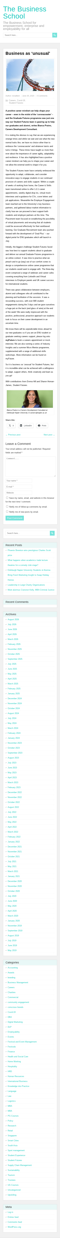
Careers (12, 100)
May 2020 (12, 906)
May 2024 (12, 723)
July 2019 (12, 940)
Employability (14, 1032)
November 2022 (15, 797)
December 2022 (15, 792)
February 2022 (14, 837)
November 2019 (15, 926)
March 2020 (13, 916)
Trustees (12, 1180)
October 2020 (14, 891)
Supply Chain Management (20, 1165)
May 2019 (12, 950)
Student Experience (16, 1155)
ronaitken (16, 96)
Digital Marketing (15, 1022)
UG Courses (13, 1185)
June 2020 (12, 901)
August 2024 (13, 713)
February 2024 (14, 733)
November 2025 (15, 649)
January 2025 (14, 693)
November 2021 (15, 851)
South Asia (12, 1145)
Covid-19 (21, 100)
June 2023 (12, 767)
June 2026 (12, 629)
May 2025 (12, 674)
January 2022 (14, 842)
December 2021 (15, 847)
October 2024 (14, 708)
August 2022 (13, 807)
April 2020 (12, 911)
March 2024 (13, 728)
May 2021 (12, 866)
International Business (18, 1081)
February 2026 (14, 644)
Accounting (13, 968)
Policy (10, 1121)
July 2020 (12, 896)
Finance (11, 1051)
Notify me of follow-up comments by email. (28, 507)
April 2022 (12, 827)
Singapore (12, 1135)
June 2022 (12, 817)
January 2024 (14, 738)
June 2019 (12, 945)
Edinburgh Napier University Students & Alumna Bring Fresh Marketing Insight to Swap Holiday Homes (29, 575)
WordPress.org (14, 1227)
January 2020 (14, 921)
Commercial (13, 997)
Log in (10, 1212)
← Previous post (13, 435)
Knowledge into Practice (18, 1086)
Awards (11, 972)
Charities (12, 992)
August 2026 (13, 619)
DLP (10, 1027)
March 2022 (13, 832)
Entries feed (13, 1217)
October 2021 (14, 856)
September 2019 (15, 930)
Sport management (16, 1150)
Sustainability (14, 1170)
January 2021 (14, 876)
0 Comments (42, 96)
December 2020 (15, 881)
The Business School (24, 12)
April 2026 (12, 634)
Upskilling (12, 1195)
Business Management (18, 982)
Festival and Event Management (22, 1042)
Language (12, 1091)
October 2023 (14, 748)
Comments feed (15, 1222)
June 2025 (12, 669)
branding (11, 977)
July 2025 (12, 664)
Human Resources (16, 1076)
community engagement (18, 1002)
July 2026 (12, 624)
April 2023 (12, 777)
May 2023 (12, 772)
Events (11, 1037)
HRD (10, 1071)
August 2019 (13, 935)
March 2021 (13, 871)
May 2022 (12, 822)
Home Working (14, 1061)
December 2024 (15, 698)
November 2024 (15, 703)
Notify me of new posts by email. (24, 512)
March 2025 (13, 684)
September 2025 (15, 659)
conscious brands (15, 1007)
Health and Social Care (18, 1056)
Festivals (12, 1047)
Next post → (49, 435)
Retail (10, 1130)
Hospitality (12, 1066)
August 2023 (13, 758)
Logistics (12, 1101)
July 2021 (12, 861)
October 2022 (14, 802)
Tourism (11, 1175)
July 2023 (12, 763)
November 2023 (15, 743)
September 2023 (15, 753)
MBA (10, 1106)
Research (12, 1126)
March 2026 (13, 639)
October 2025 (14, 654)
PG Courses (13, 1116)
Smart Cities (13, 1140)
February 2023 (14, 787)
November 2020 (15, 886)
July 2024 (12, 718)
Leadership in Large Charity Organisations (26, 585)
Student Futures (16, 103)
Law (9, 1096)
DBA (10, 1017)
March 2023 (13, 782)
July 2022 (12, 812)
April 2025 (12, 679)
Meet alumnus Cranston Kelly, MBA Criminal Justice (31, 590)
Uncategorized (14, 1190)
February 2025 (14, 688)
